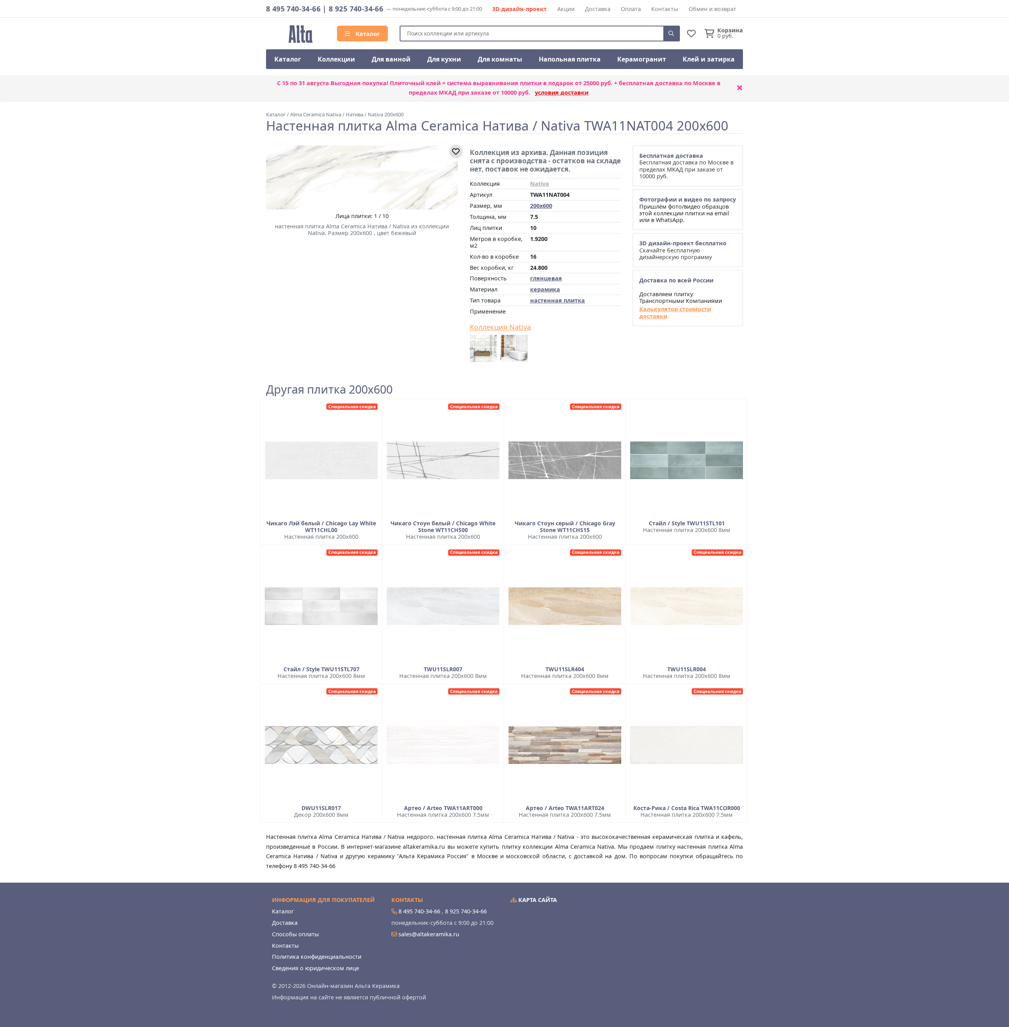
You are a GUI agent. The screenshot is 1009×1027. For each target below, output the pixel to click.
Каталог (367, 33)
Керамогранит (641, 59)
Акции (566, 9)
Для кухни (444, 59)
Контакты (664, 9)
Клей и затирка (709, 59)
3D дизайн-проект (519, 9)
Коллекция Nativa (500, 327)
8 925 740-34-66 (356, 8)
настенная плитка (557, 300)
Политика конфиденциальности (316, 956)
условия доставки (561, 92)
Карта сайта (537, 900)
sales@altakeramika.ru (428, 934)
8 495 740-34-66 (293, 8)
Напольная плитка (570, 59)
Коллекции (336, 59)
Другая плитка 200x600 (329, 389)
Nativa (539, 183)
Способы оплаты (295, 934)
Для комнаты (500, 59)
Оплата (631, 9)
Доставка (598, 9)
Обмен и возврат (712, 9)
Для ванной (391, 59)
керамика (545, 289)
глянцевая (546, 278)
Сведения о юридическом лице (315, 968)
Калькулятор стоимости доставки (675, 312)
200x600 (541, 205)
